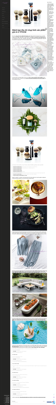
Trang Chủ (3, 7)
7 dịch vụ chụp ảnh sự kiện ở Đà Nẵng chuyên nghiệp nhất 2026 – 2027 (50, 5)
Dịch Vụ (3, 13)
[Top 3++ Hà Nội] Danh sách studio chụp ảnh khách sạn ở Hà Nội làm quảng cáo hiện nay (50, 49)
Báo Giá (3, 15)
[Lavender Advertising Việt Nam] (5, 3)
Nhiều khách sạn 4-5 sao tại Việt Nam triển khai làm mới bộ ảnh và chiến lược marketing (50, 35)
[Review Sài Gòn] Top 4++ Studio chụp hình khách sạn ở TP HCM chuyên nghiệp (50, 54)
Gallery (3, 19)
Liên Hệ (3, 25)
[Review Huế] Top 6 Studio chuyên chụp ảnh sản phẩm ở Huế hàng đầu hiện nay (50, 58)
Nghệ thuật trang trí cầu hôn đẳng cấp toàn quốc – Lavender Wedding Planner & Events (50, 21)
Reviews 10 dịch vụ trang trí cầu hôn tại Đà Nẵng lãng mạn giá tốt (50, 26)
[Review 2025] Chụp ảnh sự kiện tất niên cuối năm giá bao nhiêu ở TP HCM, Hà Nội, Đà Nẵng (50, 69)
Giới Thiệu (3, 9)
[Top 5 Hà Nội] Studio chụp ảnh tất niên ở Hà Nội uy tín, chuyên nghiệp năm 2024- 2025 (50, 63)
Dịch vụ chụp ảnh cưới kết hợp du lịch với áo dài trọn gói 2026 (50, 9)
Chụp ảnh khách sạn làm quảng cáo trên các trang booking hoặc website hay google (50, 44)
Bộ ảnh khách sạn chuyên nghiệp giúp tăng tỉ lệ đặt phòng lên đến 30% (50, 40)
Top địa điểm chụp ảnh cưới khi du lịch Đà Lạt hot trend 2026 (50, 13)
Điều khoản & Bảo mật (5, 21)
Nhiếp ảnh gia (4, 11)
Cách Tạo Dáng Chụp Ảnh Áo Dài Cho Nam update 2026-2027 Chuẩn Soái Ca (50, 30)
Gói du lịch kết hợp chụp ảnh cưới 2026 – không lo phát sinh (50, 17)
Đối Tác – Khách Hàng (5, 23)
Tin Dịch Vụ (3, 17)
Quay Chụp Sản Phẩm (15, 402)
